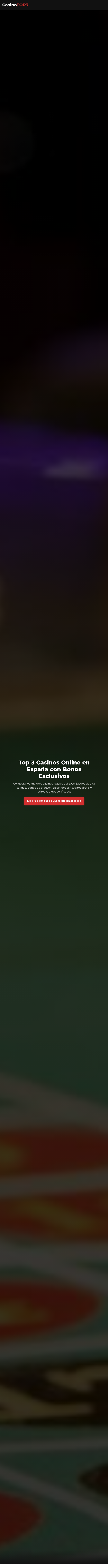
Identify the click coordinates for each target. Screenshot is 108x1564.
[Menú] (103, 5)
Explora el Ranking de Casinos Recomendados (54, 801)
